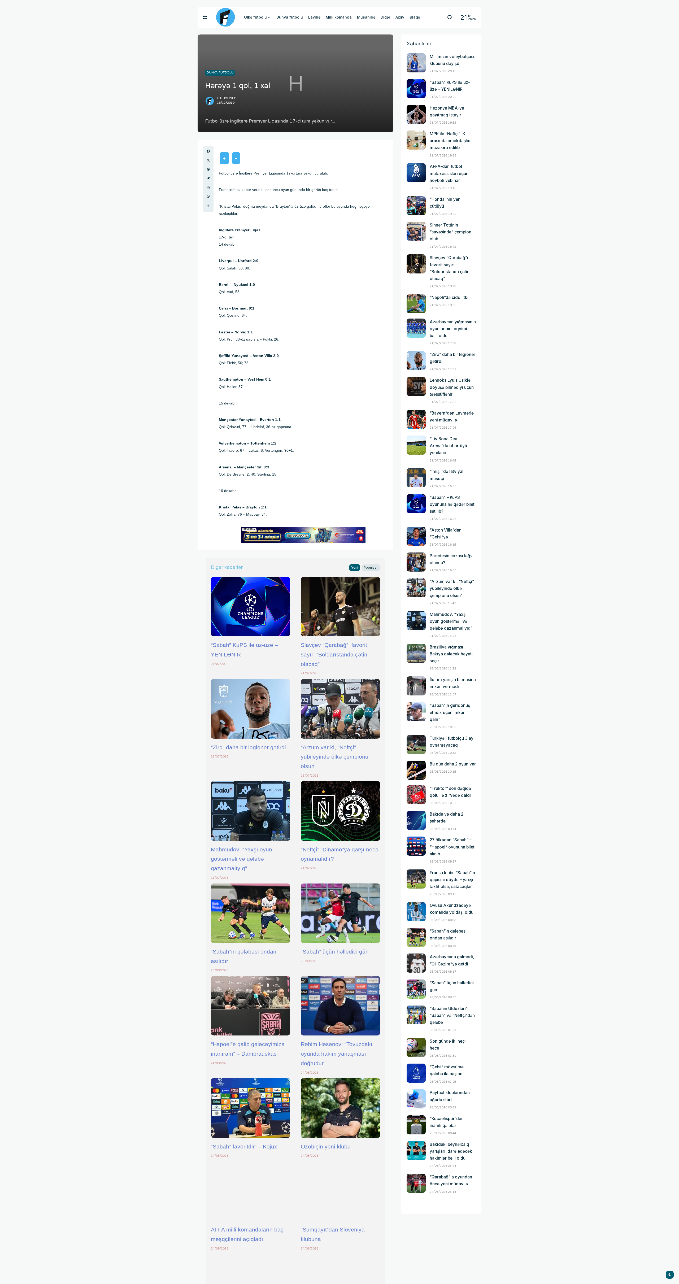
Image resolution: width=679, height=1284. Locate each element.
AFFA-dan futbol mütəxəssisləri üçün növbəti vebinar (449, 173)
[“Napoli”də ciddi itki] (416, 303)
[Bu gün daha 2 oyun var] (416, 770)
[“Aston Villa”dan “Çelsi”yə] (416, 536)
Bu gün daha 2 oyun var (453, 764)
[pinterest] (208, 169)
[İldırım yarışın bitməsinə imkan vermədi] (416, 685)
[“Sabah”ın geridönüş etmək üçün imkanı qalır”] (416, 711)
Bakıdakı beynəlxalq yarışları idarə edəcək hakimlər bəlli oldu (451, 1151)
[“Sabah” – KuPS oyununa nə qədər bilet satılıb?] (416, 503)
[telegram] (208, 178)
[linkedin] (208, 187)
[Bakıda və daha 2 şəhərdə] (416, 820)
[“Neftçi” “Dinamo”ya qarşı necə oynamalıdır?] (340, 811)
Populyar (371, 567)
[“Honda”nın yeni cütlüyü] (416, 205)
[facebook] (208, 151)
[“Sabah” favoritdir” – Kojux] (250, 1108)
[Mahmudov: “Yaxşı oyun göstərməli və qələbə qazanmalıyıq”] (250, 811)
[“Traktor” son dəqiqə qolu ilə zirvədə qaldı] (416, 794)
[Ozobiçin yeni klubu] (340, 1108)
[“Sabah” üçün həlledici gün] (340, 913)
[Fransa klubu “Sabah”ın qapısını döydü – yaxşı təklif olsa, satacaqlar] (416, 879)
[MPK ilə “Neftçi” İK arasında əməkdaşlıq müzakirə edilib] (416, 140)
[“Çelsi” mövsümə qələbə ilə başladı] (416, 1073)
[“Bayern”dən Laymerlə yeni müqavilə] (416, 419)
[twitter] (208, 160)
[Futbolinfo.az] (225, 17)
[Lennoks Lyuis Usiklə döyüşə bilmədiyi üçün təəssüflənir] (416, 386)
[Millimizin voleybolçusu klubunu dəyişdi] (416, 62)
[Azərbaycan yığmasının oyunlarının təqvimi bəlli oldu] (416, 328)
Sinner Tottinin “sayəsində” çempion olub (450, 232)
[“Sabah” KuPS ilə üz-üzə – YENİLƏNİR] (250, 606)
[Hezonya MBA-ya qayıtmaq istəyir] (416, 114)
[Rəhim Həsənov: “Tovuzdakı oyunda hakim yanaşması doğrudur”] (340, 1005)
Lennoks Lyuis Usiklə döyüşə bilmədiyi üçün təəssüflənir (452, 387)
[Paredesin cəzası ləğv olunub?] (416, 562)
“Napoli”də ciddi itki (449, 297)
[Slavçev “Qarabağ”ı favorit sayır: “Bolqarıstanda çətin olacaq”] (340, 606)
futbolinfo (227, 98)
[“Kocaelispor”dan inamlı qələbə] (416, 1124)
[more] (208, 206)
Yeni (354, 567)
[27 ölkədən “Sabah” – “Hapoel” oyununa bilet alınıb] (416, 846)
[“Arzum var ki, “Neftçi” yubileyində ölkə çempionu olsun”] (340, 708)
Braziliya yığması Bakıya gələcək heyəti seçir (451, 654)
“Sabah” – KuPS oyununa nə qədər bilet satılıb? (452, 504)
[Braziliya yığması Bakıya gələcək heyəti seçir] (416, 653)
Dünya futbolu (220, 72)
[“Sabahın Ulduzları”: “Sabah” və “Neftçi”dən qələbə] (416, 1014)
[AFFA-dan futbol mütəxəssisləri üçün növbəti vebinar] (416, 172)
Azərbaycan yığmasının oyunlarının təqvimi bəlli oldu (453, 328)
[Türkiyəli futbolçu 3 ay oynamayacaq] (416, 744)
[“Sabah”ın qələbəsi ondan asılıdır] (250, 913)
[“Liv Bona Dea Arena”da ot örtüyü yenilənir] (416, 445)
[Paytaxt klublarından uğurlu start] (416, 1098)
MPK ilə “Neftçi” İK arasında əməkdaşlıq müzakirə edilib (450, 140)
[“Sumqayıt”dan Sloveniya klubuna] (340, 1191)
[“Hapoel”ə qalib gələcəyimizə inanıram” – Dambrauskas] (250, 1005)
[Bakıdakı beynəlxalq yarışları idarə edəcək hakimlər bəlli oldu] (416, 1150)
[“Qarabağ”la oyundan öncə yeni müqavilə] (416, 1183)
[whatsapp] (208, 196)
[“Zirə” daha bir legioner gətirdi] (250, 708)
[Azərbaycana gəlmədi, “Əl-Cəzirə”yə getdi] (416, 963)
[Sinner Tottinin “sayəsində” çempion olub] (416, 231)
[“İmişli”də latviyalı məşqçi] (416, 477)
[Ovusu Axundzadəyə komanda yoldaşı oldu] (416, 911)
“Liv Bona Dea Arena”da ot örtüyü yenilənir (448, 445)
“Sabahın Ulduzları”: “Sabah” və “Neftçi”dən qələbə (452, 1015)
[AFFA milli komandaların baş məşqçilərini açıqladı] (250, 1191)
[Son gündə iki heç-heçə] (416, 1047)
